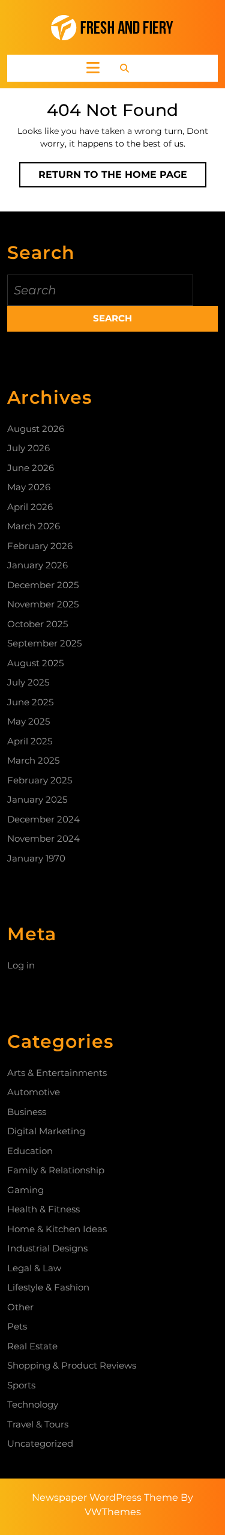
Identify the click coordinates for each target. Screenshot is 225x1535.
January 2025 (37, 799)
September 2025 (44, 643)
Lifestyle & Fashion (48, 1287)
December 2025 (43, 585)
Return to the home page (122, 177)
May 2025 (28, 721)
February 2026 (40, 546)
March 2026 (33, 526)
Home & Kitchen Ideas (57, 1229)
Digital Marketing (46, 1131)
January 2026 (37, 565)
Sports (21, 1385)
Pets (17, 1326)
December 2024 (43, 819)
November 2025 (43, 604)
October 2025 (37, 624)
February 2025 (39, 780)
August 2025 (35, 663)
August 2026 (35, 428)
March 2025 (33, 760)
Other (20, 1307)
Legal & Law (34, 1268)
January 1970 (36, 858)
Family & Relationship (55, 1170)
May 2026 (28, 487)
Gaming (25, 1190)
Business (26, 1111)
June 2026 (30, 467)
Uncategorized (40, 1443)
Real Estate (32, 1346)
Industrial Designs (47, 1248)
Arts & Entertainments (57, 1072)
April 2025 (29, 741)
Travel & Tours (37, 1424)
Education (30, 1151)
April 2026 (30, 506)
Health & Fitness (43, 1209)
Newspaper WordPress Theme (105, 1497)
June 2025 (30, 702)
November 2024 (43, 838)
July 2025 (28, 682)
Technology (32, 1404)
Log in (21, 965)
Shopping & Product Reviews (71, 1365)
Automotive (33, 1092)
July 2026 (28, 448)
